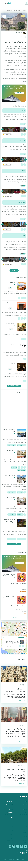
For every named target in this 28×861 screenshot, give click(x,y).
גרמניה (25, 828)
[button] (3, 624)
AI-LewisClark (19, 32)
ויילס (12, 824)
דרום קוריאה (10, 828)
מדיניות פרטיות (23, 815)
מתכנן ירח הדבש (9, 804)
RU (20, 853)
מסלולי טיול (25, 10)
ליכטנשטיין (11, 832)
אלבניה (25, 842)
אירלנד (12, 842)
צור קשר (25, 804)
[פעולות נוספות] (20, 37)
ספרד (26, 826)
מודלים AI (25, 809)
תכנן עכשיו (19, 93)
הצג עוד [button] (15, 618)
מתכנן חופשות (10, 801)
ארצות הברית (24, 832)
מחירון (25, 807)
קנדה (12, 830)
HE (23, 853)
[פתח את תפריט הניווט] (26, 3)
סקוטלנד (25, 836)
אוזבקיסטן (25, 840)
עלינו (26, 801)
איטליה (20, 10)
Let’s (8, 3)
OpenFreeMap (7, 653)
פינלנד (12, 838)
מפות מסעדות (10, 812)
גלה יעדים (11, 807)
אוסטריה (25, 838)
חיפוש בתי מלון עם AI (8, 815)
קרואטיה (11, 834)
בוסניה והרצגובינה (9, 840)
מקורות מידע (10, 817)
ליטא (12, 836)
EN (26, 853)
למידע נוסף (22, 700)
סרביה (12, 826)
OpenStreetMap (23, 653)
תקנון (26, 812)
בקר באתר (22, 591)
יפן (26, 834)
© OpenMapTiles (13, 653)
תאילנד (25, 824)
